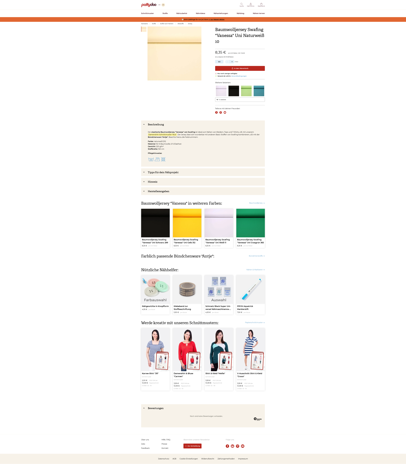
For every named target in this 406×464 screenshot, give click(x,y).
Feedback (145, 448)
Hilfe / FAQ (166, 440)
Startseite (144, 23)
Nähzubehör (181, 13)
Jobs (143, 444)
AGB (174, 459)
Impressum (243, 459)
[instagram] (232, 446)
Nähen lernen (259, 13)
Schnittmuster (147, 13)
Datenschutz (163, 459)
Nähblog (240, 13)
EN (159, 5)
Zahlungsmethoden (226, 459)
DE (163, 5)
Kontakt (165, 448)
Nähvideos (200, 13)
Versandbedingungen (239, 76)
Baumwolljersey (256, 203)
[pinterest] (237, 446)
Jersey (190, 23)
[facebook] (227, 446)
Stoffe (165, 13)
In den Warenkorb (241, 68)
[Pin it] (220, 112)
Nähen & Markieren (254, 270)
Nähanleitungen (221, 13)
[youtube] (242, 446)
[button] (242, 5)
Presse (164, 444)
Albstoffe (181, 23)
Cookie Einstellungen (189, 459)
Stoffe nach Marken (166, 23)
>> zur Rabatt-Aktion (216, 19)
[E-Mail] (225, 112)
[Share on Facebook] (216, 112)
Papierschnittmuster (254, 323)
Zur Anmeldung (194, 446)
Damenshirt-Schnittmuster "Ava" (162, 135)
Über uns (145, 440)
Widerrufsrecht (207, 459)
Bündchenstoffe (256, 256)
